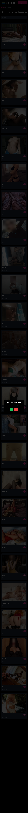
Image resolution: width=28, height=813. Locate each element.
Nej (16, 410)
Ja (11, 410)
